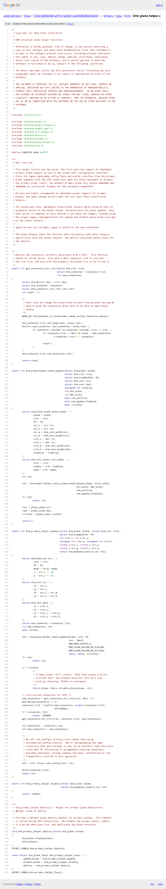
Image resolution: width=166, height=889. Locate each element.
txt (152, 884)
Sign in (159, 5)
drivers (108, 16)
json (160, 884)
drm (127, 16)
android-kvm (12, 16)
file (70, 23)
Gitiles (19, 884)
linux (27, 16)
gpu (119, 16)
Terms (37, 884)
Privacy (28, 884)
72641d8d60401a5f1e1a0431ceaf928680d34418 (65, 16)
